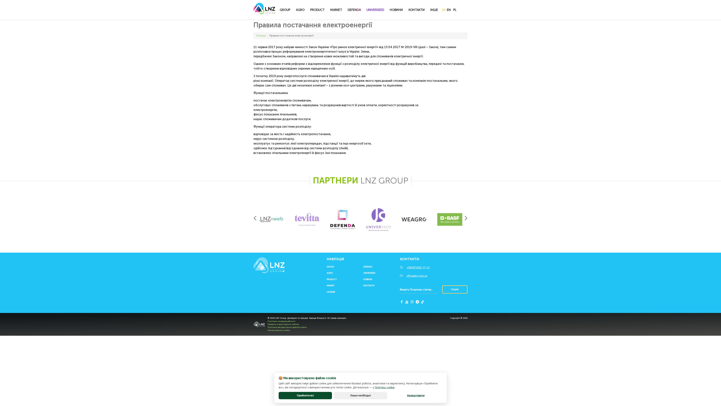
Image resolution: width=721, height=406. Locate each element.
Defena (354, 10)
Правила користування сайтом (283, 324)
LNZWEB (331, 292)
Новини (396, 10)
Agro (300, 10)
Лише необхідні (360, 395)
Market (336, 10)
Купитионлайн (468, 10)
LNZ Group (264, 10)
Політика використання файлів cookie (287, 327)
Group (285, 10)
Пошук (455, 289)
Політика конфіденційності (281, 321)
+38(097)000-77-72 (418, 267)
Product (317, 10)
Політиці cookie (384, 387)
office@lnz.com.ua (417, 275)
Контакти (417, 10)
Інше (434, 10)
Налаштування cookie (279, 330)
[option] (271, 219)
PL (454, 10)
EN (449, 10)
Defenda (367, 267)
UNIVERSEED (375, 10)
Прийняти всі (305, 395)
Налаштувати (416, 395)
